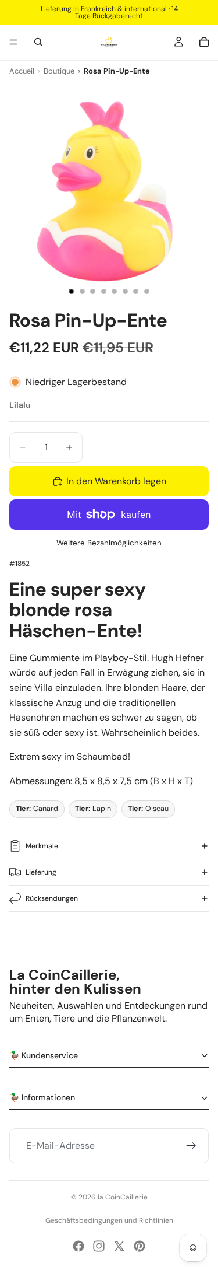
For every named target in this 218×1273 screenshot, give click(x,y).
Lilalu (20, 405)
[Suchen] (38, 42)
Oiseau (148, 808)
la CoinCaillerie (123, 1197)
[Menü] (13, 42)
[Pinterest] (139, 1246)
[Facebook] (78, 1246)
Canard (37, 808)
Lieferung (41, 872)
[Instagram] (99, 1246)
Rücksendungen (52, 898)
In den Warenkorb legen (116, 481)
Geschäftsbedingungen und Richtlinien (109, 1220)
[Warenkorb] (204, 42)
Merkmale (42, 846)
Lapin (93, 808)
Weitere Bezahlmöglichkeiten (109, 543)
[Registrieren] (191, 1146)
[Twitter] (119, 1246)
